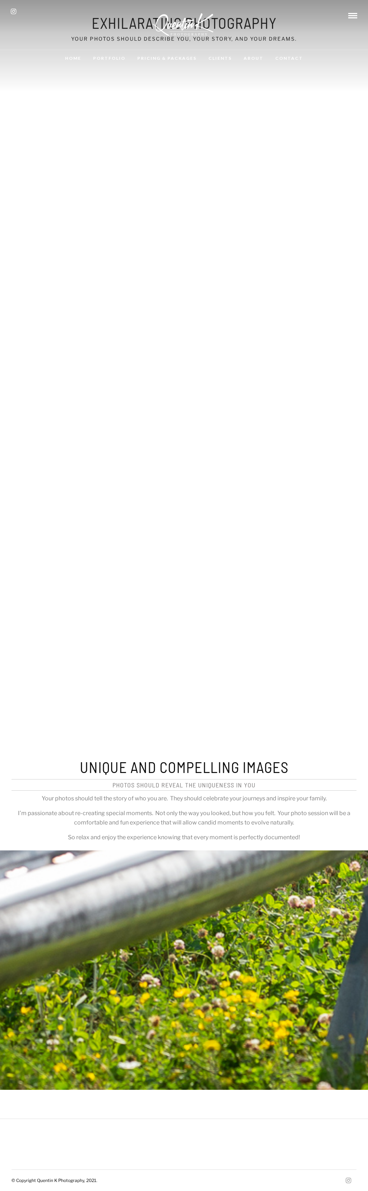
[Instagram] (13, 11)
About (253, 58)
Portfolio (109, 58)
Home (73, 58)
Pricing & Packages (167, 58)
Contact (289, 58)
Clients (220, 58)
